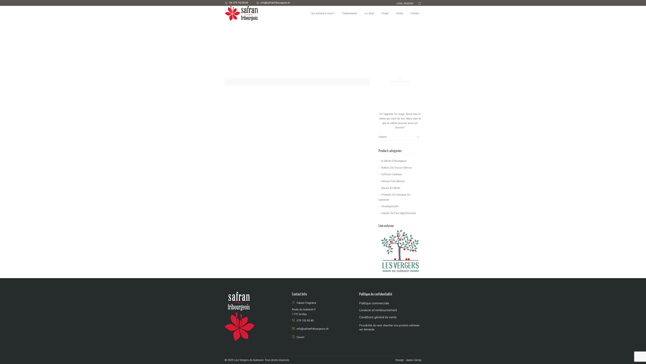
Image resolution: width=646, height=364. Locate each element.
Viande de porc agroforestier (398, 213)
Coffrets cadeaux (391, 174)
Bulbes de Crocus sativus (396, 167)
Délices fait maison (393, 181)
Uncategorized (389, 206)
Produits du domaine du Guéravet (394, 197)
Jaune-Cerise (413, 360)
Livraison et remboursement (378, 310)
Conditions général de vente (378, 317)
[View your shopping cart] (419, 3)
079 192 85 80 (240, 2)
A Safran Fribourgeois (394, 161)
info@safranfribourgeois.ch (275, 2)
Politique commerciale (374, 303)
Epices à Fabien (390, 188)
